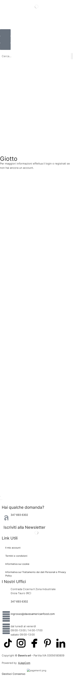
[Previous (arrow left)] (0, 499)
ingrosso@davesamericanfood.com (33, 614)
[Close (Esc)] (0, 496)
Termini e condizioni (16, 555)
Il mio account (13, 547)
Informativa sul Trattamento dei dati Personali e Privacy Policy (35, 574)
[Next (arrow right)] (1, 499)
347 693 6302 (19, 515)
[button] (5, 39)
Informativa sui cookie (17, 563)
